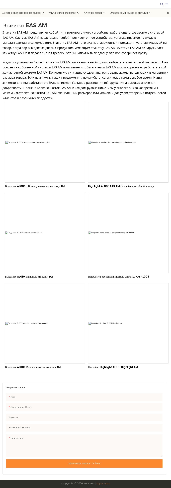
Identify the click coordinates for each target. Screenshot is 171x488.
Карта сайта (103, 483)
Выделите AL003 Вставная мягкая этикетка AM (33, 367)
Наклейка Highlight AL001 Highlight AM (113, 367)
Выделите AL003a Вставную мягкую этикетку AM (35, 186)
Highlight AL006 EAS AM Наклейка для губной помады (121, 186)
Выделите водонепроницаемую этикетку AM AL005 (118, 277)
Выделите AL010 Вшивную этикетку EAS (29, 277)
